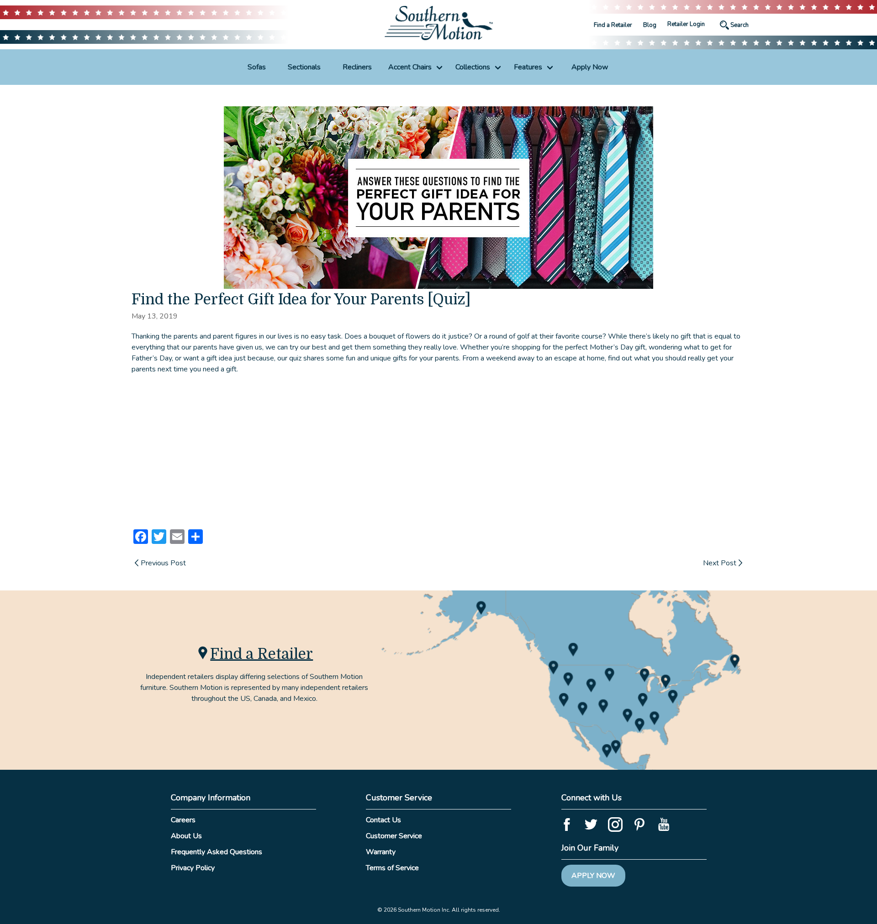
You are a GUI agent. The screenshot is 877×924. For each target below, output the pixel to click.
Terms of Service (392, 868)
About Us (186, 836)
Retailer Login (686, 24)
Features (528, 67)
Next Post (719, 563)
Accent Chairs (410, 67)
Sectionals (304, 67)
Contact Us (383, 820)
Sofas (257, 67)
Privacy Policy (193, 868)
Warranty (381, 852)
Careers (183, 820)
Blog (649, 25)
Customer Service (394, 836)
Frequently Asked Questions (216, 852)
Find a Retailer (613, 25)
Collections (472, 67)
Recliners (357, 67)
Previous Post (163, 563)
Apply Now (589, 67)
